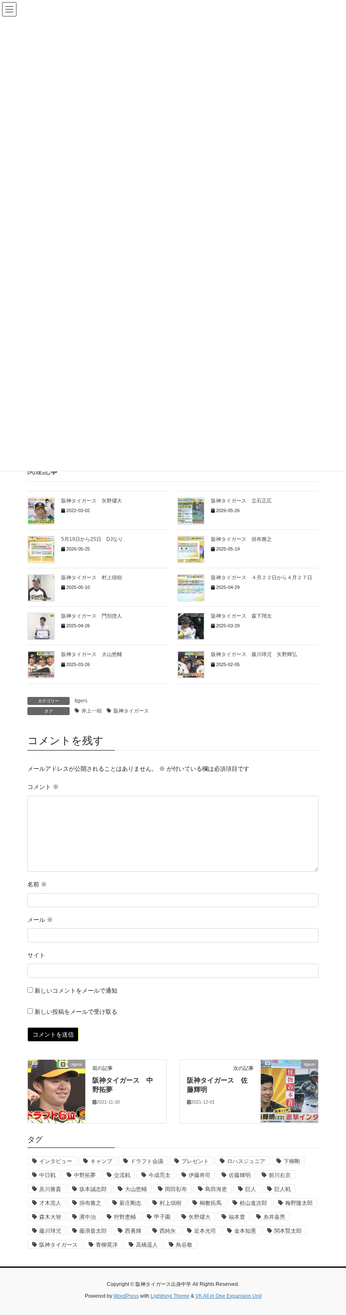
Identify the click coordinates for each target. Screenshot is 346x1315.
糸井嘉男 (274, 1217)
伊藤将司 (200, 1175)
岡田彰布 (176, 1189)
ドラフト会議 (146, 1161)
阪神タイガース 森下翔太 (241, 616)
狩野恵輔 (125, 1217)
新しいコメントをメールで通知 (76, 990)
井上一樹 (91, 711)
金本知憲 (245, 1231)
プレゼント (195, 1161)
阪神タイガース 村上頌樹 (91, 578)
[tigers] (56, 1091)
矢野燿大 (200, 1217)
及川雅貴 (50, 1189)
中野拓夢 (85, 1175)
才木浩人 (50, 1203)
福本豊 (237, 1217)
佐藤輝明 (240, 1175)
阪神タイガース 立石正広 (241, 501)
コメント (43, 786)
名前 (37, 884)
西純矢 (167, 1231)
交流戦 (122, 1175)
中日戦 (47, 1175)
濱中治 (87, 1217)
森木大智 (50, 1217)
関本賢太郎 (288, 1231)
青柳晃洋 (107, 1245)
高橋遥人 (147, 1245)
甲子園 (162, 1217)
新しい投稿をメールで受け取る (76, 1011)
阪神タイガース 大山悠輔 (91, 654)
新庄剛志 (130, 1203)
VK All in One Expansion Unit (228, 1296)
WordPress (126, 1296)
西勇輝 (133, 1231)
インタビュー (55, 1161)
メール (40, 919)
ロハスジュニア (246, 1161)
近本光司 (205, 1231)
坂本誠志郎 (93, 1189)
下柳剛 (292, 1161)
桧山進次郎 (253, 1203)
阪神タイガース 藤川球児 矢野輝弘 (254, 654)
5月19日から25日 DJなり (92, 539)
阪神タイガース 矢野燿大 (91, 501)
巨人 (250, 1189)
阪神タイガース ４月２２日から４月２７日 (261, 578)
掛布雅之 (90, 1203)
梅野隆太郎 (299, 1203)
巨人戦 (282, 1189)
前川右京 (280, 1175)
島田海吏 (216, 1189)
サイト (36, 955)
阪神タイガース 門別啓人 (91, 616)
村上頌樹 (170, 1203)
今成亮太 (159, 1175)
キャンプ (101, 1161)
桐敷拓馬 (211, 1203)
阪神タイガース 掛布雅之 (241, 539)
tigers (81, 701)
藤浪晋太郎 (93, 1231)
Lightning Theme (170, 1296)
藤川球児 (50, 1231)
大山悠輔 (136, 1189)
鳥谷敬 (184, 1245)
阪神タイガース (131, 711)
